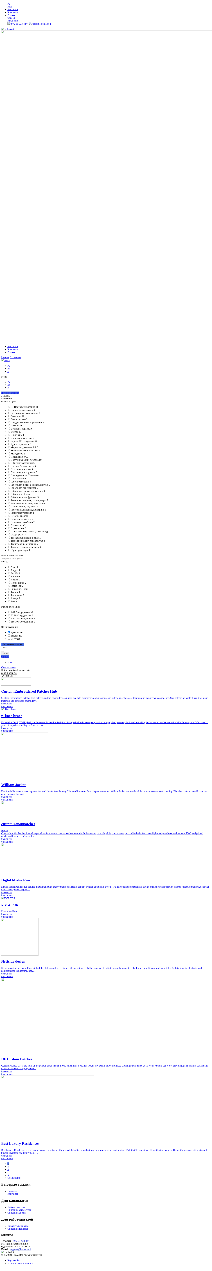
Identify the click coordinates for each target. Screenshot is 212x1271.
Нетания (16, 576)
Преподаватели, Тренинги (26, 475)
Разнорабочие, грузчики (24, 506)
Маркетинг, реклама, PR (24, 447)
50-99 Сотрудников (21, 615)
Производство (19, 478)
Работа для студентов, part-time (28, 491)
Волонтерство (19, 419)
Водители (17, 416)
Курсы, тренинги (21, 444)
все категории (8, 401)
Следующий (13, 1177)
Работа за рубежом (21, 494)
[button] (106, 376)
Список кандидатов (17, 1228)
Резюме (11, 15)
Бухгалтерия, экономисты (25, 413)
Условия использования (20, 1263)
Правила (12, 1191)
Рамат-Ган (17, 585)
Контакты (12, 1194)
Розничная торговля (22, 512)
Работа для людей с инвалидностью (30, 484)
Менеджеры (18, 453)
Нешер (15, 579)
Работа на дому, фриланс (25, 497)
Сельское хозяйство (22, 519)
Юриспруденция (20, 550)
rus (9, 662)
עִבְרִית (17, 638)
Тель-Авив (17, 595)
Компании (12, 12)
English (14, 635)
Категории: (7, 398)
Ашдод (15, 570)
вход (9, 6)
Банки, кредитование (23, 410)
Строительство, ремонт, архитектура (31, 531)
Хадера (15, 598)
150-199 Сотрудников (22, 621)
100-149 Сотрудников (22, 618)
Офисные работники (23, 463)
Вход (7, 360)
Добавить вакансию (18, 1226)
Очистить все (8, 667)
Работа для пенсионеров (24, 488)
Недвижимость (20, 456)
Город (4, 561)
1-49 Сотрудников (20, 612)
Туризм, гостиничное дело (26, 547)
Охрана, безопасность (23, 466)
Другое (16, 431)
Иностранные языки (22, 438)
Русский (15, 632)
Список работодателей (19, 1210)
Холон (15, 601)
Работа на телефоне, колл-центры (29, 500)
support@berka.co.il (41, 23)
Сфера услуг (18, 534)
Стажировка (18, 525)
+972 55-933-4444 (19, 23)
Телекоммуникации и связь (26, 537)
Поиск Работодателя (12, 555)
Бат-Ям (15, 573)
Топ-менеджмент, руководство (28, 540)
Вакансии (12, 9)
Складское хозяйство (23, 522)
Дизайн (16, 425)
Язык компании (9, 627)
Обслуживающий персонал (26, 460)
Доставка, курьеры (21, 428)
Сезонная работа (20, 516)
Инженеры (17, 435)
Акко (14, 567)
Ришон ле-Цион (20, 589)
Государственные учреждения (27, 422)
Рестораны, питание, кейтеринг (28, 509)
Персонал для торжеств (24, 472)
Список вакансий (16, 1212)
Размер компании (10, 606)
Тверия (15, 592)
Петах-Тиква (18, 582)
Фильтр (5, 656)
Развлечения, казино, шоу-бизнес (29, 503)
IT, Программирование (24, 407)
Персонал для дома (22, 469)
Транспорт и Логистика (24, 544)
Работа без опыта (21, 481)
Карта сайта (13, 1260)
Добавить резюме (16, 1207)
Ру (8, 3)
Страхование (18, 528)
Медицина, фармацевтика (25, 450)
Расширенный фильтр (12, 644)
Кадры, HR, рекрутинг (24, 441)
